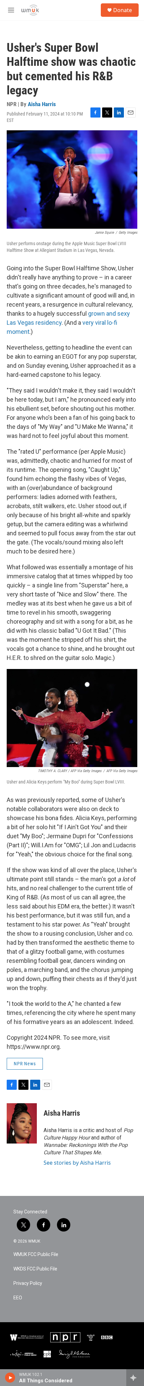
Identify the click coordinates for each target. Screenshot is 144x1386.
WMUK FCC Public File (35, 1254)
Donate (122, 10)
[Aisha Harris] (22, 1123)
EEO (17, 1297)
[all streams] (135, 1377)
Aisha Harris (42, 104)
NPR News (25, 1063)
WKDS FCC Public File (35, 1268)
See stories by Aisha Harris (77, 1162)
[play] (10, 1377)
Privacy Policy (27, 1283)
